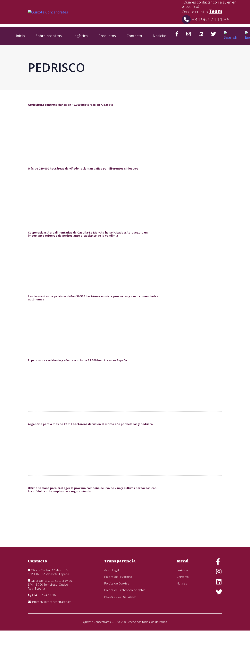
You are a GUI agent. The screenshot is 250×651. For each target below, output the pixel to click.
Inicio (20, 35)
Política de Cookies (116, 583)
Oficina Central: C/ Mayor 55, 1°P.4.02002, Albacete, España (48, 572)
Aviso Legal (111, 570)
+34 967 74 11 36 (210, 19)
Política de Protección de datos (125, 590)
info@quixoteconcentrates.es (51, 602)
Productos (107, 35)
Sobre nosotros (49, 35)
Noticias (160, 35)
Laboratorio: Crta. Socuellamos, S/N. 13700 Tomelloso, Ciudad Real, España (50, 584)
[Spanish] (230, 35)
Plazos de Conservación (120, 597)
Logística (80, 35)
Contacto (134, 35)
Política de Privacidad (118, 577)
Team (215, 11)
